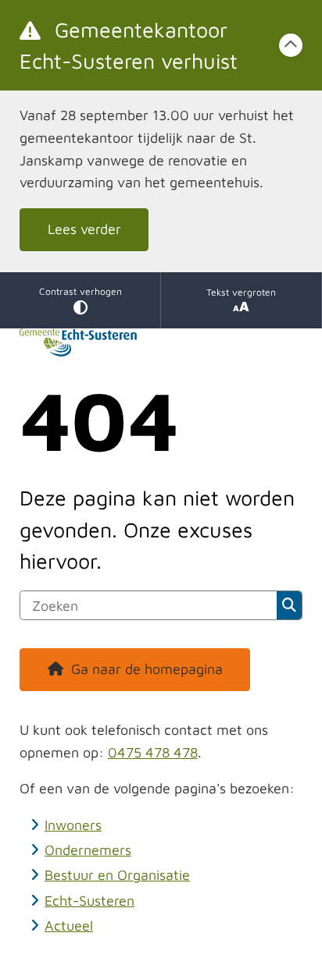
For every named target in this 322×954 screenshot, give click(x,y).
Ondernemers (88, 850)
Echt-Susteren (89, 900)
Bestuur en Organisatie (117, 875)
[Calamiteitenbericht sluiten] (290, 45)
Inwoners (73, 825)
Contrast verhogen (80, 291)
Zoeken (289, 605)
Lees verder (84, 229)
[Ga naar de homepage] (161, 342)
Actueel (69, 925)
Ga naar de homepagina (147, 669)
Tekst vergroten (241, 292)
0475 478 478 (153, 752)
